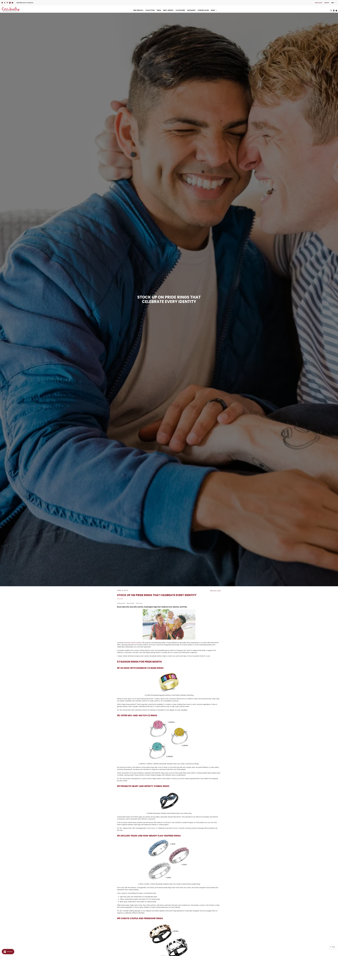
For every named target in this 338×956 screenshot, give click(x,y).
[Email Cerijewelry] (12, 3)
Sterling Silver (203, 10)
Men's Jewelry (168, 10)
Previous (213, 591)
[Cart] (336, 10)
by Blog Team (121, 603)
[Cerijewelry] (11, 9)
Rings (159, 10)
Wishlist (326, 3)
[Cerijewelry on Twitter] (2, 3)
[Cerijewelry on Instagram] (10, 3)
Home (119, 590)
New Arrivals (138, 10)
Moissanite (191, 10)
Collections (150, 10)
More (213, 10)
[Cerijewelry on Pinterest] (7, 3)
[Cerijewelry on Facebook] (5, 3)
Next (219, 591)
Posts (126, 590)
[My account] (333, 9)
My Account (318, 3)
